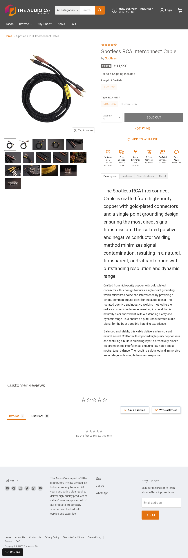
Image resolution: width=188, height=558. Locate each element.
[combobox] (87, 10)
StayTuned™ (44, 24)
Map (98, 478)
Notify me (142, 128)
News (61, 24)
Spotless (111, 58)
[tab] (110, 176)
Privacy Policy (52, 537)
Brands (9, 24)
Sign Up (150, 515)
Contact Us (35, 537)
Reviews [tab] (14, 416)
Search (8, 541)
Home (8, 36)
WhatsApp (102, 493)
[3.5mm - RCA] (129, 108)
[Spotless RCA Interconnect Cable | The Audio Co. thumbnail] (10, 144)
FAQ (73, 24)
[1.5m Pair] (109, 91)
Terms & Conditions (73, 537)
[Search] (100, 10)
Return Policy (95, 537)
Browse (24, 24)
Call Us (100, 485)
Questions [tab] (37, 416)
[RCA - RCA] (110, 108)
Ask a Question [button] (136, 410)
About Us (20, 537)
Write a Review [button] (168, 410)
